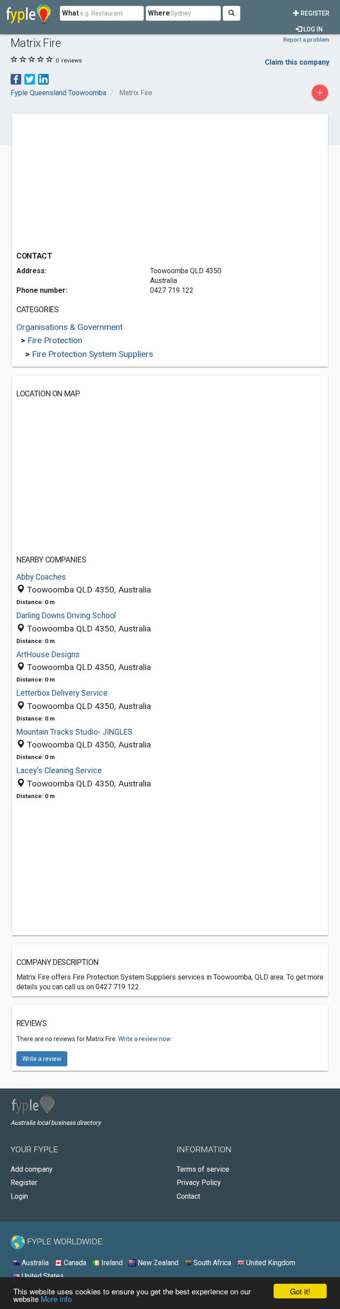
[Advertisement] (90, 180)
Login (19, 1196)
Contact (188, 1196)
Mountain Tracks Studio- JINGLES (74, 732)
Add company (32, 1169)
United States (42, 1276)
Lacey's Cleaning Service (59, 770)
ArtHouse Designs (48, 654)
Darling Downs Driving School (66, 615)
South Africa (211, 1263)
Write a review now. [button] (145, 1038)
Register (314, 13)
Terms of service (203, 1169)
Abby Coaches (41, 577)
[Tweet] (29, 78)
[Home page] (28, 13)
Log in (312, 29)
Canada (74, 1263)
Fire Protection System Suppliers (92, 354)
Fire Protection (54, 340)
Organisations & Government (69, 327)
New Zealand (157, 1263)
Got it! (300, 1291)
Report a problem (306, 39)
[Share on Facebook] (16, 78)
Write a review (42, 1058)
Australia (34, 1263)
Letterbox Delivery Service (62, 693)
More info (56, 1298)
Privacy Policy (199, 1182)
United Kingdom (269, 1263)
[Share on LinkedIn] (43, 78)
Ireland (111, 1263)
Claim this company (297, 62)
